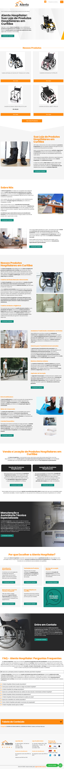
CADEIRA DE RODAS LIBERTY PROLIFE (48, 106)
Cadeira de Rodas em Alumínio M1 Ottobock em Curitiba (15, 73)
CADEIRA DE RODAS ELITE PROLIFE (48, 73)
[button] (45, 2)
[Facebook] (2, 747)
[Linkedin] (7, 747)
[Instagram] (5, 747)
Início (2, 11)
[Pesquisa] (61, 2)
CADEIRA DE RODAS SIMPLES (13, 726)
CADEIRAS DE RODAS (26, 726)
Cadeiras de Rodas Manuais (38, 726)
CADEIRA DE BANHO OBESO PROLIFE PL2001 (15, 106)
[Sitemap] (11, 747)
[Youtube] (9, 747)
